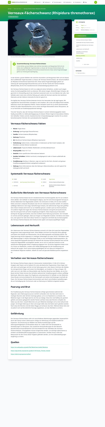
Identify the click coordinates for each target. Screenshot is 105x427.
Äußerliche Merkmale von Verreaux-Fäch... (85, 45)
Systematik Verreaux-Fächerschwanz (85, 42)
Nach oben (86, 64)
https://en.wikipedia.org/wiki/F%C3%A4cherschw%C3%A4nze (29, 347)
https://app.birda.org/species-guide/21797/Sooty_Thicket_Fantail (30, 351)
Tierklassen (47, 2)
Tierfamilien (68, 2)
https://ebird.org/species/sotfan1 (21, 354)
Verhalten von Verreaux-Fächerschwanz (82, 52)
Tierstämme (78, 2)
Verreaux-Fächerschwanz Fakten (84, 40)
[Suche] (95, 2)
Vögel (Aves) (52, 179)
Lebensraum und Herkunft (82, 49)
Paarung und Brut (80, 55)
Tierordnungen (57, 2)
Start (10, 8)
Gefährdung (79, 58)
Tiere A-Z (38, 2)
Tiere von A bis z (18, 8)
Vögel (82, 25)
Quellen (78, 60)
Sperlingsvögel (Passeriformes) (27, 182)
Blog (86, 2)
